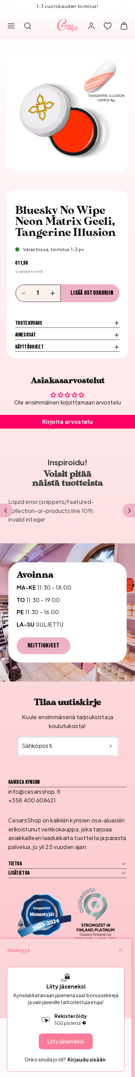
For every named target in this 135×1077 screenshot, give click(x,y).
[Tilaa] (110, 746)
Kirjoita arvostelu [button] (67, 421)
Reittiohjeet (44, 645)
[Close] (121, 950)
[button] (11, 26)
